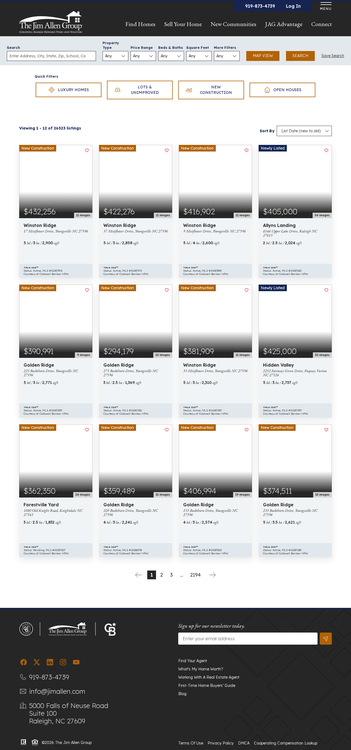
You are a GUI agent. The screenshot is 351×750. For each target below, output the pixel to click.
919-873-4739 (260, 6)
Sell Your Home (183, 24)
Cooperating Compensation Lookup (285, 743)
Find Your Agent (192, 660)
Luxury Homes (73, 89)
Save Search (332, 55)
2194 (195, 575)
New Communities (233, 24)
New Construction (216, 90)
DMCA (244, 743)
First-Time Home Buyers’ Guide (206, 685)
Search (13, 47)
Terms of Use (190, 743)
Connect (321, 24)
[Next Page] (212, 575)
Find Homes (140, 24)
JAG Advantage (283, 24)
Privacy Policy (221, 743)
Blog (182, 693)
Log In (293, 6)
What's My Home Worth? (200, 669)
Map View (263, 55)
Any (108, 56)
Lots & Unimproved (145, 90)
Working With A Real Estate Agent (208, 677)
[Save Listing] (87, 150)
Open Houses (287, 89)
